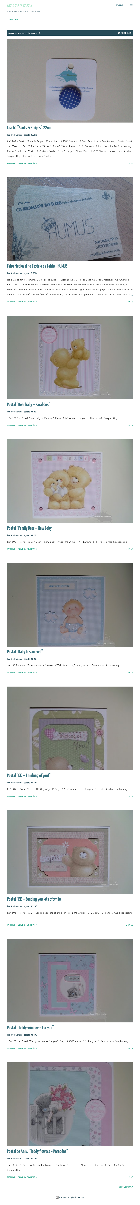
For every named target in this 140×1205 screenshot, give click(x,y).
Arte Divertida (19, 5)
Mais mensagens (126, 1187)
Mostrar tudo (125, 33)
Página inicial (13, 19)
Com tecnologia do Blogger (72, 1197)
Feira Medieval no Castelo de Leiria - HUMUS (37, 266)
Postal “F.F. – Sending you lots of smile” (34, 899)
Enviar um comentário (27, 163)
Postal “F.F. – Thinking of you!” (29, 775)
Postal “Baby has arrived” (25, 652)
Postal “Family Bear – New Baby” (30, 528)
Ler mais (129, 163)
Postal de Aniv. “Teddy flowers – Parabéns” (37, 1151)
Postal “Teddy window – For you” (30, 1028)
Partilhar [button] (11, 163)
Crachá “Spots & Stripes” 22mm (29, 128)
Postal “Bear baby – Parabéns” (28, 404)
